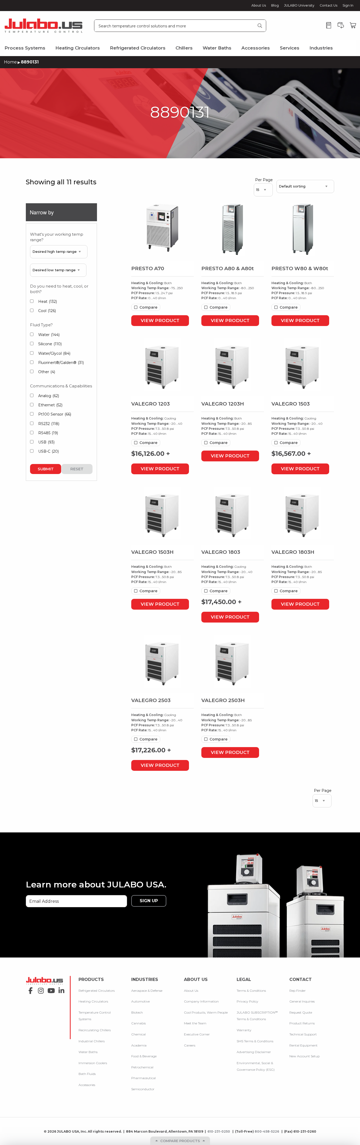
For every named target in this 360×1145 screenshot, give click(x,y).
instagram (39, 989)
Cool (47, 310)
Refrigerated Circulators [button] (138, 48)
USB (46, 442)
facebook (29, 989)
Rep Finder (297, 991)
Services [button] (289, 48)
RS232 (48, 423)
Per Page (264, 179)
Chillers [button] (184, 48)
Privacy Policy (247, 1001)
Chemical (138, 1034)
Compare (148, 307)
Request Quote (300, 1012)
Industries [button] (321, 48)
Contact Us (328, 5)
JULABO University (299, 5)
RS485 (48, 433)
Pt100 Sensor (54, 414)
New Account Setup (304, 1056)
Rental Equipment (303, 1045)
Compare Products (180, 1141)
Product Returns (302, 1023)
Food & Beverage (144, 1056)
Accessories (87, 1085)
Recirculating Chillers (95, 1030)
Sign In (348, 5)
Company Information (201, 1001)
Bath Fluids (87, 1074)
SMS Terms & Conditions (255, 1041)
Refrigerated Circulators (97, 991)
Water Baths (88, 1052)
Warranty (244, 1030)
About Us (258, 5)
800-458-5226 (267, 1131)
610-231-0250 (219, 1131)
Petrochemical (142, 1067)
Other (46, 371)
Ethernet (50, 405)
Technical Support (303, 1034)
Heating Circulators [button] (77, 48)
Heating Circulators (93, 1001)
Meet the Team (195, 1023)
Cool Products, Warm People (206, 1012)
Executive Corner (197, 1034)
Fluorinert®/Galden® (61, 362)
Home (10, 62)
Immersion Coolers (93, 1063)
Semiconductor (142, 1089)
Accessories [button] (255, 48)
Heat (47, 301)
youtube (49, 989)
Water (49, 334)
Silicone (50, 344)
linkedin (60, 989)
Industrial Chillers (92, 1041)
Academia (139, 1045)
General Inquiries (302, 1001)
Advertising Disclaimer (254, 1052)
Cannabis (138, 1023)
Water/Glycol (54, 353)
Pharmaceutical (143, 1078)
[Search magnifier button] (260, 26)
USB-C (48, 451)
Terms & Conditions (251, 991)
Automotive (140, 1001)
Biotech (137, 1012)
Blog (275, 5)
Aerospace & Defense (146, 991)
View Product (160, 320)
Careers (189, 1045)
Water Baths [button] (217, 48)
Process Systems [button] (24, 48)
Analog (48, 395)
